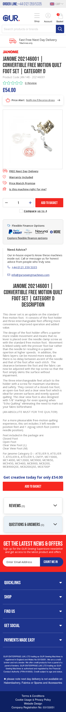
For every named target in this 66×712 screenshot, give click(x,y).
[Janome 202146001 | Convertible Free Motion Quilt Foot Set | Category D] (33, 139)
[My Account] (48, 16)
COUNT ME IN (51, 562)
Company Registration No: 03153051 (33, 707)
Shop (8, 596)
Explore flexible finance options (27, 238)
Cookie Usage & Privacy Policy (33, 699)
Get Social (12, 625)
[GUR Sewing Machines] (11, 17)
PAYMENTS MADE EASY (19, 639)
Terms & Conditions (33, 696)
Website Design (33, 703)
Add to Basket (33, 486)
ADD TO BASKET (49, 203)
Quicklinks (12, 582)
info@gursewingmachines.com (31, 274)
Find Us (9, 611)
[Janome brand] (33, 52)
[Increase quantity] (30, 202)
